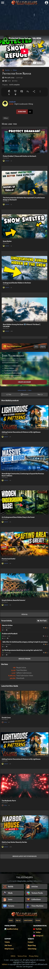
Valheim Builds (22, 390)
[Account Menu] (46, 2)
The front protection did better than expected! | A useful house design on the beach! (24, 199)
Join (36, 346)
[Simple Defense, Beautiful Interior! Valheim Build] (24, 585)
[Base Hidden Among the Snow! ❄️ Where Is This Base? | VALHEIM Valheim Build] (24, 309)
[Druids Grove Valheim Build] (24, 703)
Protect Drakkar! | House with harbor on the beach (19, 156)
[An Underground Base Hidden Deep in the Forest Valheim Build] (24, 502)
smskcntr (12, 102)
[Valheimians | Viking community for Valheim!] (24, 2)
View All (24, 614)
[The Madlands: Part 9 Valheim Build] (24, 786)
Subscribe (22, 111)
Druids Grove (6, 717)
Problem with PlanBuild (9, 633)
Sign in (43, 346)
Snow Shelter (7, 241)
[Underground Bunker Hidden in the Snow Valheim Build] (24, 268)
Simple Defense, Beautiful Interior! (13, 600)
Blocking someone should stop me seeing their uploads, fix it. (23, 650)
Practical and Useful (8, 559)
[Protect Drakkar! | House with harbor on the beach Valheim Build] (24, 141)
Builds (7, 70)
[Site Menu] (2, 2)
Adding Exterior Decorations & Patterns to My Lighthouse (21, 432)
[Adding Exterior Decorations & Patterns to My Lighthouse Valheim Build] (24, 417)
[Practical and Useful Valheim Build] (24, 544)
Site (3, 628)
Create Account (24, 382)
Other (15, 70)
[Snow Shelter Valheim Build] (24, 226)
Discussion (8, 628)
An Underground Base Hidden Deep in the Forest (18, 517)
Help (9, 636)
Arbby (5, 722)
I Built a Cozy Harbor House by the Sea (14, 842)
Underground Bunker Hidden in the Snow (17, 283)
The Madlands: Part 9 (9, 801)
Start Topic (43, 620)
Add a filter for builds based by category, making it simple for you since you (25, 642)
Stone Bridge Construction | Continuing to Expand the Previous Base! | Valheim (23, 475)
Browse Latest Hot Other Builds (25, 856)
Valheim (4, 636)
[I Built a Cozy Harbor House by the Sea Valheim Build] (24, 827)
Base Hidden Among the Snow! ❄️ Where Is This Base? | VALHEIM (21, 325)
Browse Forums (24, 659)
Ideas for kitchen (7, 625)
